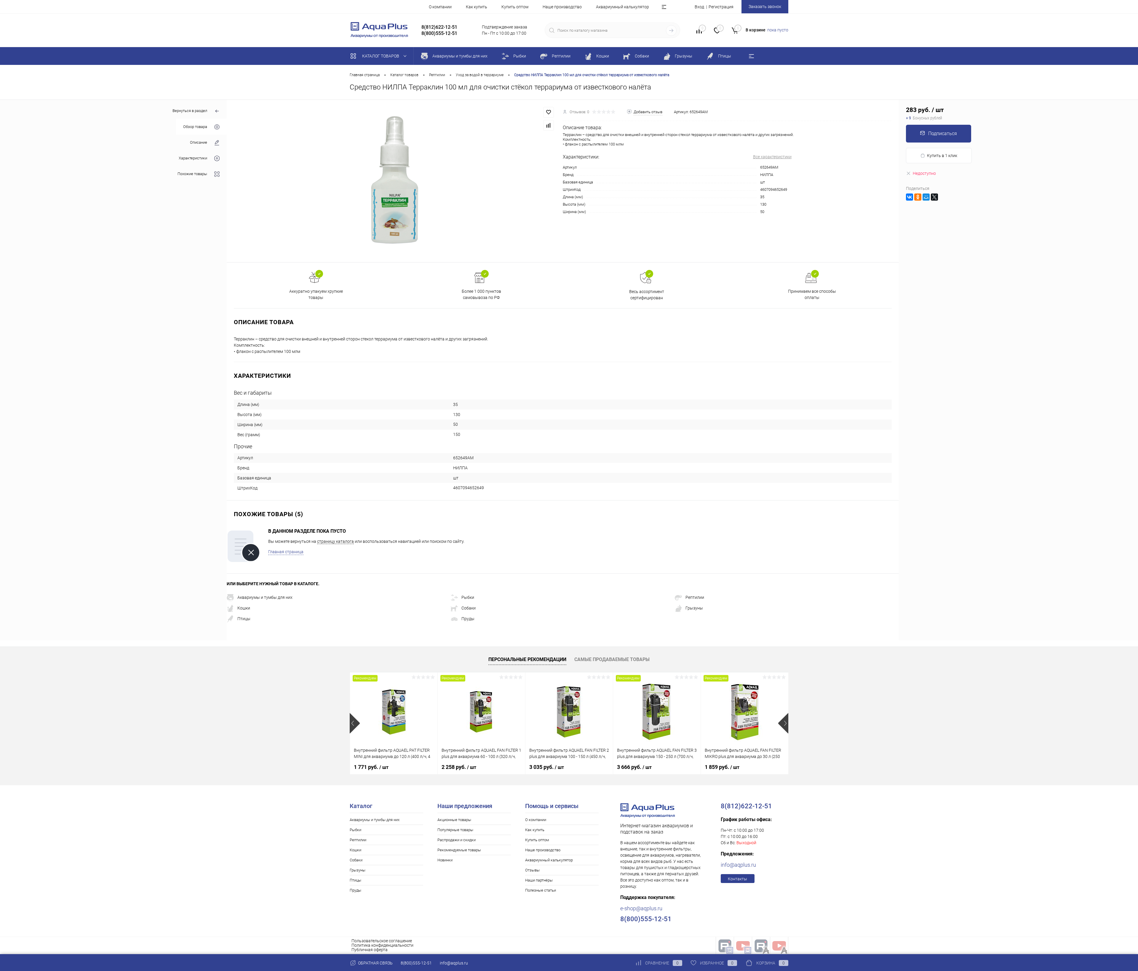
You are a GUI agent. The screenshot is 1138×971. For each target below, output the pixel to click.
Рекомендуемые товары (459, 850)
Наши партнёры (539, 880)
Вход (699, 6)
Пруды (467, 618)
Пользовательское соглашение (381, 940)
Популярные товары (455, 830)
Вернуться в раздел (189, 110)
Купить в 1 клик (942, 155)
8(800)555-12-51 (416, 963)
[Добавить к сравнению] (548, 125)
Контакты (737, 878)
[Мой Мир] (926, 197)
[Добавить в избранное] (548, 112)
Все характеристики (772, 156)
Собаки (468, 608)
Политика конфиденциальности (382, 945)
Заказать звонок (765, 6)
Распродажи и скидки (456, 840)
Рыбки (467, 597)
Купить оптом (514, 6)
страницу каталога (335, 541)
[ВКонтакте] (909, 197)
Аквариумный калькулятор (622, 6)
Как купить (476, 6)
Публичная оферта (369, 949)
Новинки (445, 860)
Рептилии (694, 597)
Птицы (243, 618)
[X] (934, 197)
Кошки (243, 608)
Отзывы (532, 870)
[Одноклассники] (917, 197)
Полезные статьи (540, 890)
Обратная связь (375, 963)
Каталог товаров (381, 56)
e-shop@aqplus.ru (641, 908)
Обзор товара (195, 126)
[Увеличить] (394, 181)
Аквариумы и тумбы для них (265, 597)
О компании (440, 6)
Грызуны (694, 608)
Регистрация (721, 6)
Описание (198, 142)
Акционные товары (454, 820)
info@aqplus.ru (738, 865)
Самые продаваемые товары (612, 659)
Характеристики (193, 158)
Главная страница (285, 551)
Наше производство (562, 6)
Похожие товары (192, 174)
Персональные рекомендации (527, 659)
